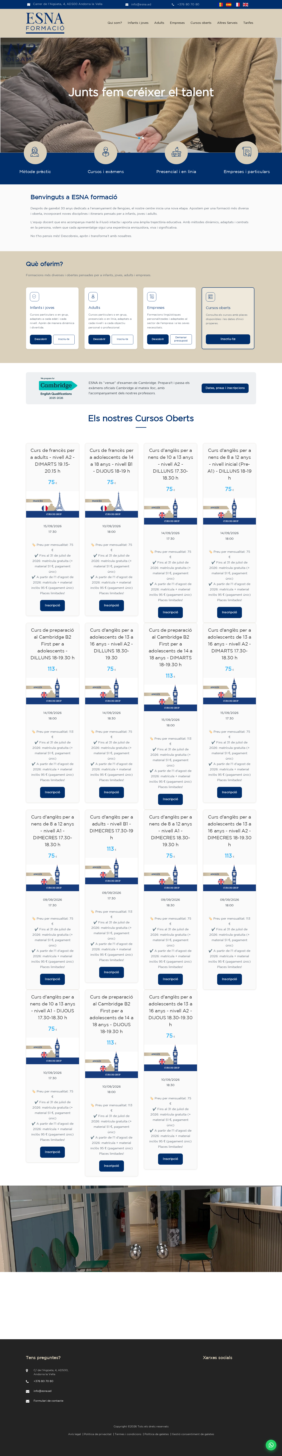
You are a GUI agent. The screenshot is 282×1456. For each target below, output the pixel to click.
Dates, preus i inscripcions (225, 388)
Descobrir (41, 339)
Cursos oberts (200, 23)
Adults (159, 23)
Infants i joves (138, 23)
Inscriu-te (63, 339)
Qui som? (115, 23)
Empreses (177, 23)
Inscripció (52, 605)
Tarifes (248, 23)
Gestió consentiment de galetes (193, 1434)
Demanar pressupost (181, 339)
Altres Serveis (227, 23)
